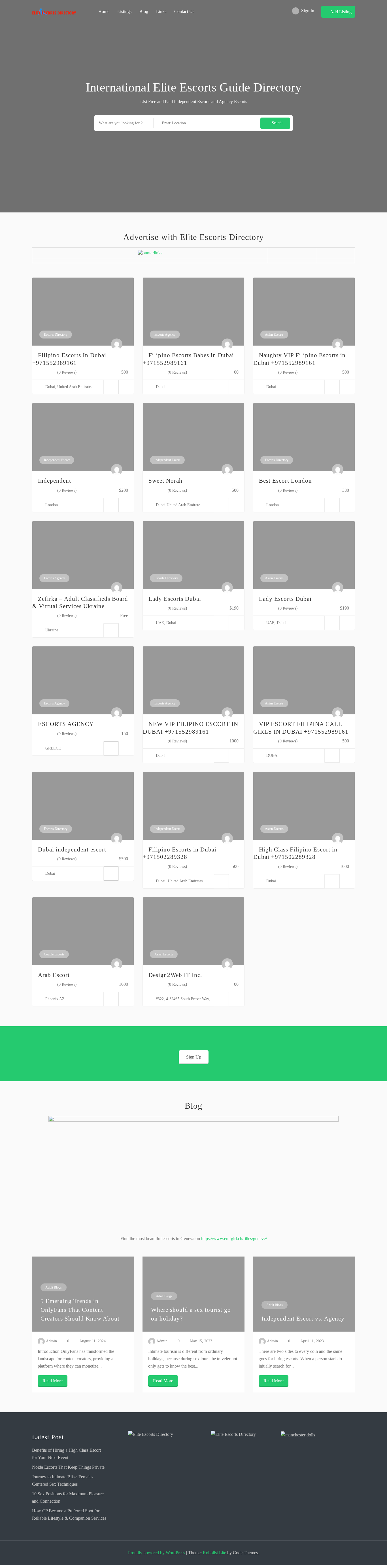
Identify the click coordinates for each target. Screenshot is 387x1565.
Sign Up (193, 1057)
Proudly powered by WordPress (156, 1552)
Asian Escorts (274, 335)
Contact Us (184, 11)
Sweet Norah (165, 480)
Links (161, 11)
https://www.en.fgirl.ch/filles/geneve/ (234, 1238)
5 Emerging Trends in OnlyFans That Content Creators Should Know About (80, 1310)
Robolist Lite (214, 1552)
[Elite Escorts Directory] (152, 1464)
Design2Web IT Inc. (175, 975)
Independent (54, 480)
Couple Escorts (54, 954)
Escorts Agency (164, 335)
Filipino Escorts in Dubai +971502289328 (179, 853)
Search (277, 123)
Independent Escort (57, 460)
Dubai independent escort (72, 849)
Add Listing (341, 11)
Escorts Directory (55, 335)
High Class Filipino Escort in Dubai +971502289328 (295, 853)
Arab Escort (54, 975)
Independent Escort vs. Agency (303, 1318)
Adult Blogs (53, 1287)
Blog (143, 11)
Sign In (307, 10)
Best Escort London (285, 480)
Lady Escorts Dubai (174, 598)
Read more (52, 1380)
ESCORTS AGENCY (66, 724)
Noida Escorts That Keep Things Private (68, 1467)
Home (103, 11)
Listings (124, 11)
